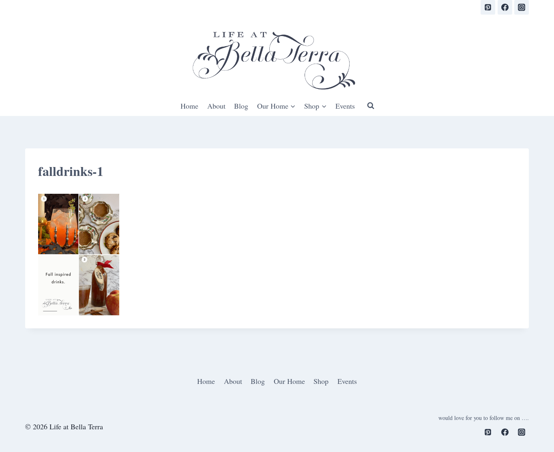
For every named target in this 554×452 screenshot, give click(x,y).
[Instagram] (521, 7)
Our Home (289, 381)
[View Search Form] (370, 106)
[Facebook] (505, 7)
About (216, 106)
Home (189, 106)
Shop (321, 381)
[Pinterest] (488, 7)
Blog (241, 106)
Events (345, 106)
